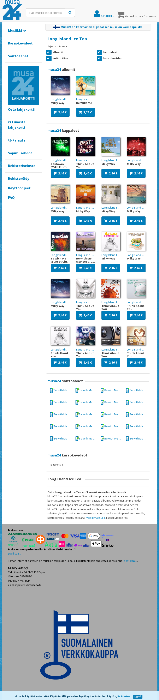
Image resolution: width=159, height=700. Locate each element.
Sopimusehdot (20, 153)
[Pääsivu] (12, 10)
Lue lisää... (14, 553)
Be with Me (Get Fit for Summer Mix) (114, 390)
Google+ (10, 205)
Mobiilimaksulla (95, 518)
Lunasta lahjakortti (17, 125)
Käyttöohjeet (19, 188)
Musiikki (15, 30)
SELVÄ (137, 696)
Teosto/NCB (129, 561)
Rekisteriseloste (21, 165)
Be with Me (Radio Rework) (139, 414)
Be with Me (60, 390)
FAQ (11, 197)
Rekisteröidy (18, 178)
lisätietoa (123, 696)
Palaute (18, 140)
